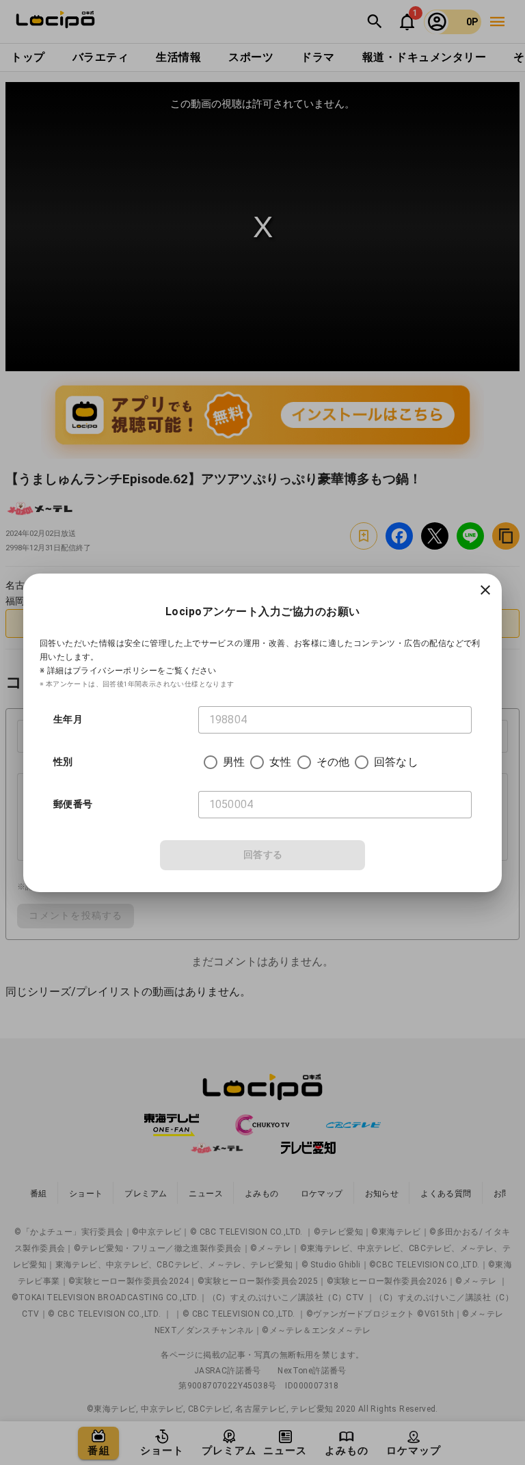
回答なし (396, 761)
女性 (280, 761)
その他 (333, 761)
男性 (234, 761)
